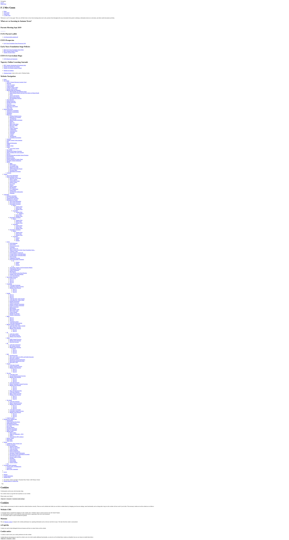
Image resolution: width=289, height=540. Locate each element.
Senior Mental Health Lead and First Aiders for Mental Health (24, 93)
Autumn (18, 237)
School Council (13, 182)
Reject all (3, 498)
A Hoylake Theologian (15, 344)
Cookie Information (8, 476)
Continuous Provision (15, 258)
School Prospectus (11, 101)
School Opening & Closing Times (15, 159)
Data (8, 141)
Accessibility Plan (14, 166)
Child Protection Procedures (13, 422)
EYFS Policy (13, 244)
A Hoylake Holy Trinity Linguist (17, 325)
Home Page (3, 4)
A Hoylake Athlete (14, 334)
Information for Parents (15, 171)
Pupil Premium (10, 156)
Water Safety (10, 440)
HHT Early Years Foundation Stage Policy (14, 49)
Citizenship (12, 132)
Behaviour (9, 114)
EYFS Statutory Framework (16, 252)
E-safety (12, 135)
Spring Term (19, 208)
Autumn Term (19, 206)
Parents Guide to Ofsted (15, 457)
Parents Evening (13, 446)
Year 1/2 (12, 279)
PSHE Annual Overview (15, 339)
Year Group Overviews (15, 202)
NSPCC (12, 435)
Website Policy (7, 477)
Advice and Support (14, 95)
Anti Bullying (13, 136)
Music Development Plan (16, 390)
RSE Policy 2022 (14, 362)
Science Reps (13, 190)
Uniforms (9, 172)
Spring (17, 239)
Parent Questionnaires (15, 451)
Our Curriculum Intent (12, 197)
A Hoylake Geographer (15, 409)
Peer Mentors (13, 187)
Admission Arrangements (13, 112)
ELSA (11, 94)
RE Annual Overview (15, 346)
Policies (11, 121)
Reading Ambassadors (15, 315)
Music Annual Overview (15, 393)
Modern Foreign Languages (13, 324)
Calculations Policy (14, 321)
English (8, 293)
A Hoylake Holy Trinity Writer (17, 300)
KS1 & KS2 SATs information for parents (20, 454)
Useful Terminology (14, 270)
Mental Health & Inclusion (16, 120)
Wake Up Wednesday (12, 430)
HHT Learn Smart (14, 124)
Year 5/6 (12, 282)
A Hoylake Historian (14, 401)
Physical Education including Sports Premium (17, 155)
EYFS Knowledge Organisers (17, 259)
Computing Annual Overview (17, 286)
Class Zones (6, 12)
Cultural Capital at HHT (12, 87)
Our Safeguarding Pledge (13, 424)
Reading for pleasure (14, 313)
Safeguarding (10, 420)
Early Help (9, 426)
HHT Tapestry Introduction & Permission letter (15, 65)
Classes (5, 174)
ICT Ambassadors (14, 189)
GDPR (8, 144)
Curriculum (6, 194)
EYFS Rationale (13, 243)
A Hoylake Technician (15, 285)
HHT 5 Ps (12, 122)
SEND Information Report (16, 168)
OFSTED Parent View (15, 455)
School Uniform (13, 462)
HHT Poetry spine (14, 311)
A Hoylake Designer (14, 382)
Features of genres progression (17, 305)
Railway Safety (10, 438)
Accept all (9, 498)
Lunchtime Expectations (15, 137)
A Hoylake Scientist (14, 365)
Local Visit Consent (14, 148)
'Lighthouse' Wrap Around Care (14, 443)
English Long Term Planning (16, 274)
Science (8, 363)
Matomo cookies (8, 521)
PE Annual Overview (15, 335)
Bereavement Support (15, 97)
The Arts (9, 373)
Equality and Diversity (12, 89)
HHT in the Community (12, 469)
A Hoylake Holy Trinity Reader (17, 298)
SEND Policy (13, 164)
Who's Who (9, 108)
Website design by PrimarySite (11, 481)
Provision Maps (13, 170)
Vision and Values (11, 105)
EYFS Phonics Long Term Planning (18, 273)
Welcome (9, 83)
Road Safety (9, 439)
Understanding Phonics (15, 269)
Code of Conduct (11, 85)
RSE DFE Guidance (14, 358)
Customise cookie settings (18, 498)
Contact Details (10, 86)
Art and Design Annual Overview (18, 376)
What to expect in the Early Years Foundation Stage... (22, 250)
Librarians (12, 193)
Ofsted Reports (10, 99)
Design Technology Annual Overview (19, 384)
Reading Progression (14, 301)
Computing (9, 283)
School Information (8, 109)
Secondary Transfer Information (17, 453)
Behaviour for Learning (15, 117)
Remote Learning (11, 158)
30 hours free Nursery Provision (14, 151)
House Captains (13, 179)
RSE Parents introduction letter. (17, 361)
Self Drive (12, 126)
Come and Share (14, 449)
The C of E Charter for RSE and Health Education (22, 357)
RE (7, 343)
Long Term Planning (14, 275)
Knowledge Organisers (15, 204)
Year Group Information (12, 175)
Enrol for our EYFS (14, 246)
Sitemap (5, 474)
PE (7, 332)
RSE (8, 354)
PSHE (8, 338)
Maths (8, 316)
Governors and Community (10, 465)
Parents (5, 442)
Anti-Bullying (13, 118)
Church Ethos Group (15, 181)
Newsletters (9, 149)
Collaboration (13, 129)
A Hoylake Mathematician (16, 323)
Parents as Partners (11, 445)
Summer (18, 240)
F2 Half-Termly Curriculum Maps (18, 255)
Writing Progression (14, 302)
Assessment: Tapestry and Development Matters (21, 267)
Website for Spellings (9, 70)
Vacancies (9, 103)
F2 (13, 260)
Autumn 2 (21, 213)
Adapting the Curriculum (13, 198)
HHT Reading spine (14, 309)
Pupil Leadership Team (12, 177)
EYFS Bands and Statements (10, 59)
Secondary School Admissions (14, 160)
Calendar (9, 139)
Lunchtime (12, 247)
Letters (8, 147)
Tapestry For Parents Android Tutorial (13, 68)
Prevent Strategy (10, 427)
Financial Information (12, 143)
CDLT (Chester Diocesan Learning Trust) (16, 82)
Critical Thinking (14, 128)
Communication (13, 131)
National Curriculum (11, 195)
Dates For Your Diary (15, 447)
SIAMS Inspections (11, 102)
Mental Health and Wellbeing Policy (18, 91)
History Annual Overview (16, 403)
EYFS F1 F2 (13, 278)
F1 (13, 266)
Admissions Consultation (13, 110)
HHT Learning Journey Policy (11, 51)
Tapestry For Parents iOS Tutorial (12, 66)
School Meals (13, 461)
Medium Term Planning (15, 288)
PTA (8, 464)
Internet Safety (10, 431)
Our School (6, 80)
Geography (15, 210)
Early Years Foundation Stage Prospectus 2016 (15, 43)
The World (9, 400)
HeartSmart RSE (14, 355)
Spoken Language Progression (17, 304)
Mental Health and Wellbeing (14, 90)
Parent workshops (14, 450)
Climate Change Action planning (14, 140)
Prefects (11, 185)
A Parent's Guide (14, 251)
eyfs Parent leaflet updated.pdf (11, 37)
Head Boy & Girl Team (15, 178)
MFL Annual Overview (15, 327)
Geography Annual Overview (17, 411)
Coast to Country (11, 417)
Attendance (9, 113)
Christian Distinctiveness (15, 116)
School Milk (13, 459)
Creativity (12, 133)
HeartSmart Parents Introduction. (17, 359)
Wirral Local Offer (14, 167)
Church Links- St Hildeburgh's (14, 466)
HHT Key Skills (13, 125)
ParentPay (12, 458)
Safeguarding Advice (12, 423)
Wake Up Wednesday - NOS (16, 434)
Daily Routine (13, 256)
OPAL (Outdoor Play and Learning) (15, 152)
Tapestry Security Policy (9, 52)
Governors (9, 468)
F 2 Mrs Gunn (7, 15)
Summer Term (19, 209)
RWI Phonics (13, 271)
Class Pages (6, 14)
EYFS (8, 242)
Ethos (11, 163)
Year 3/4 (12, 281)
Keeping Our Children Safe (10, 419)
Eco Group (12, 183)
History (14, 205)
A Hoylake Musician (14, 392)
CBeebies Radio (7, 73)
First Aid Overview (14, 342)
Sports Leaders (13, 186)
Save (14, 538)
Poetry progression (14, 306)
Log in (2, 2)
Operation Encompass (12, 428)
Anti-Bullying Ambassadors (16, 191)
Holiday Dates (10, 145)
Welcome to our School (12, 106)
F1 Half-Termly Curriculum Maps (18, 254)
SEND (8, 162)
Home (5, 11)
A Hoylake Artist (14, 374)
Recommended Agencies (15, 98)
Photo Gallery (13, 432)
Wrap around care (14, 248)
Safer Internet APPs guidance (17, 436)
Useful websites (13, 312)
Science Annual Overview (16, 366)
